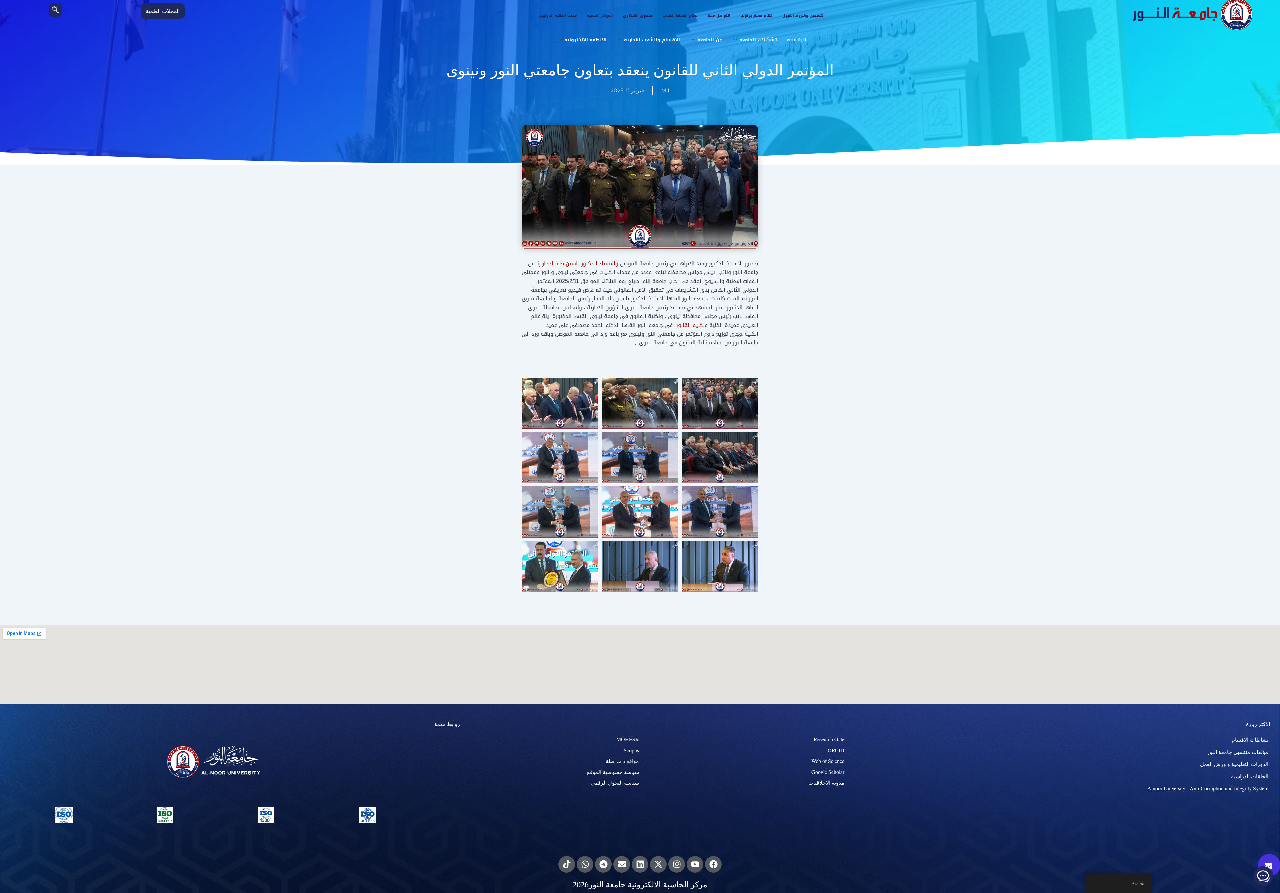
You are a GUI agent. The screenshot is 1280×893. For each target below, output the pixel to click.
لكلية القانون (689, 325)
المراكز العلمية (600, 15)
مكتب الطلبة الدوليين (558, 15)
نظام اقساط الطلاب (680, 15)
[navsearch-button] (55, 10)
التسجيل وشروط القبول (803, 15)
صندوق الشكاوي (638, 15)
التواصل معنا (719, 15)
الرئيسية (796, 39)
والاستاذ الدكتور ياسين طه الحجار (580, 263)
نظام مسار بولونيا (756, 15)
